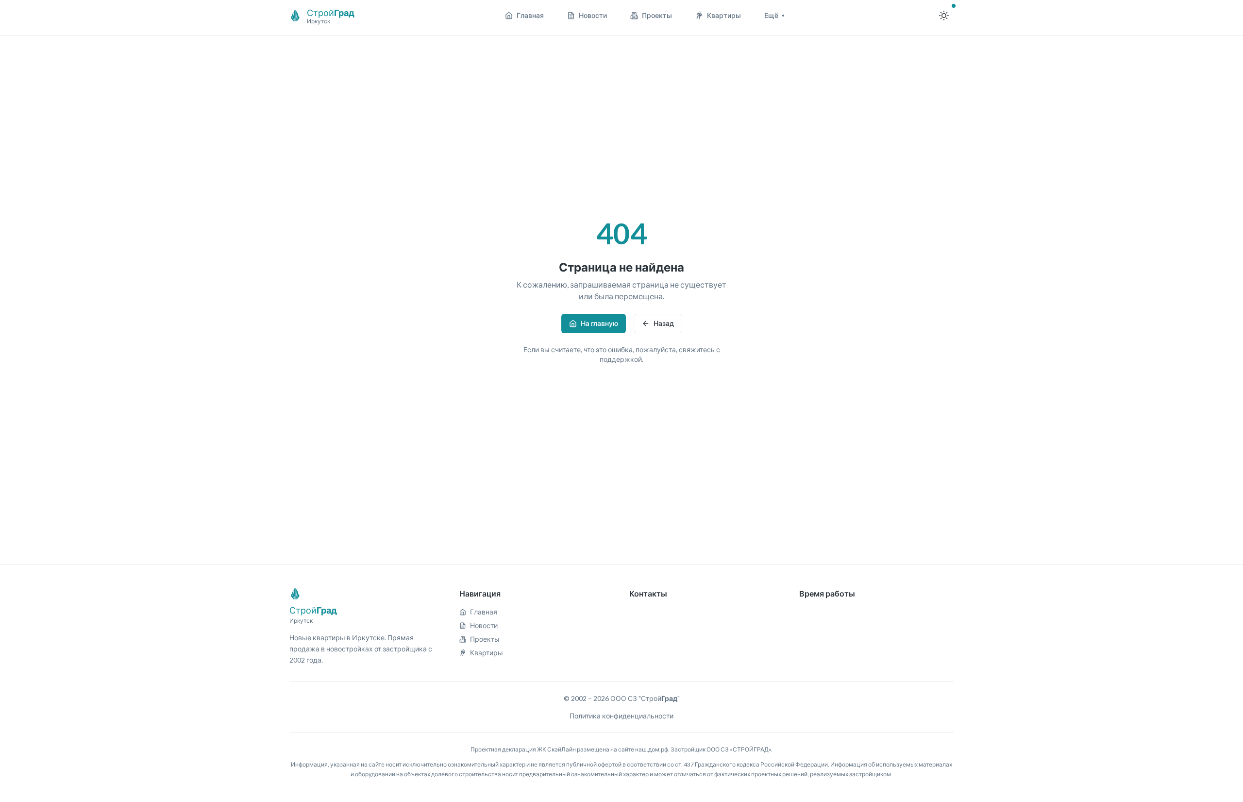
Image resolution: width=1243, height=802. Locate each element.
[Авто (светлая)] (944, 15)
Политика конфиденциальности (621, 716)
